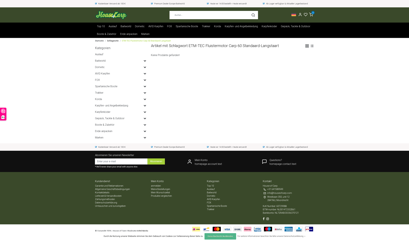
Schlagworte (113, 41)
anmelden (156, 186)
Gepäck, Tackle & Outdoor (295, 26)
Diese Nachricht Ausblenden (220, 236)
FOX (169, 26)
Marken (145, 34)
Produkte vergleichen (161, 196)
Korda (217, 26)
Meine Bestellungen (160, 189)
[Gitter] (307, 46)
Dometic (140, 26)
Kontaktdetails (102, 192)
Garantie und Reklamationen (109, 186)
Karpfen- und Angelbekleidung (241, 26)
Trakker (206, 26)
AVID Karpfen (155, 26)
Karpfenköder (269, 26)
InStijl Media (142, 231)
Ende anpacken (128, 34)
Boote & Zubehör (106, 34)
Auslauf (113, 26)
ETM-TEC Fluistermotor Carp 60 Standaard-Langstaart (146, 41)
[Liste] (312, 46)
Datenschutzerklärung (106, 202)
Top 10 (101, 26)
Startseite (99, 41)
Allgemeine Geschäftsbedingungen (112, 189)
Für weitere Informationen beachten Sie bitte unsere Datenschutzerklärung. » (271, 236)
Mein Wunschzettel (160, 192)
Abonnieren (156, 161)
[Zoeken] (253, 15)
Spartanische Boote (187, 26)
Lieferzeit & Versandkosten (108, 196)
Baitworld (126, 26)
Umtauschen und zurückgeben (110, 206)
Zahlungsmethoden (105, 199)
